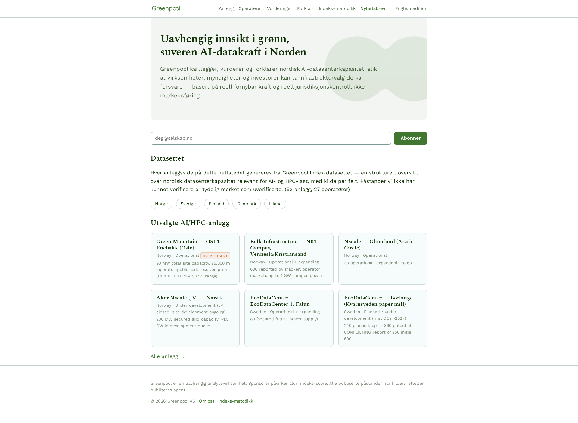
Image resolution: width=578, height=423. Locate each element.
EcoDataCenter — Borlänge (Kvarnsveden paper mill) (378, 301)
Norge (161, 203)
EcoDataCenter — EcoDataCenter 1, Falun (280, 301)
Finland (216, 203)
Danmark (246, 203)
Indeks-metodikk (337, 8)
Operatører (250, 8)
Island (275, 203)
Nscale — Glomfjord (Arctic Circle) (379, 244)
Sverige (188, 203)
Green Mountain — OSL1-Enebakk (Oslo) (189, 244)
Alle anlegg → (168, 356)
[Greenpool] (166, 9)
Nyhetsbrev (372, 8)
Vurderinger (279, 8)
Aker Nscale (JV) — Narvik (189, 298)
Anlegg (226, 8)
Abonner (411, 138)
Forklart (305, 8)
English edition (411, 8)
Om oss (206, 401)
